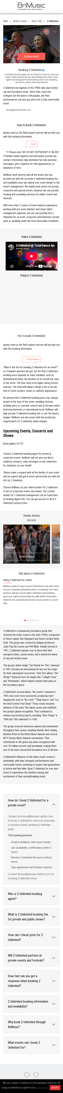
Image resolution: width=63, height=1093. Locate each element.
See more (31, 520)
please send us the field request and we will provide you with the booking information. (31, 138)
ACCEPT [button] (55, 1087)
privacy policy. (42, 1087)
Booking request (26, 556)
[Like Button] (46, 31)
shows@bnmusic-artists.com (18, 110)
